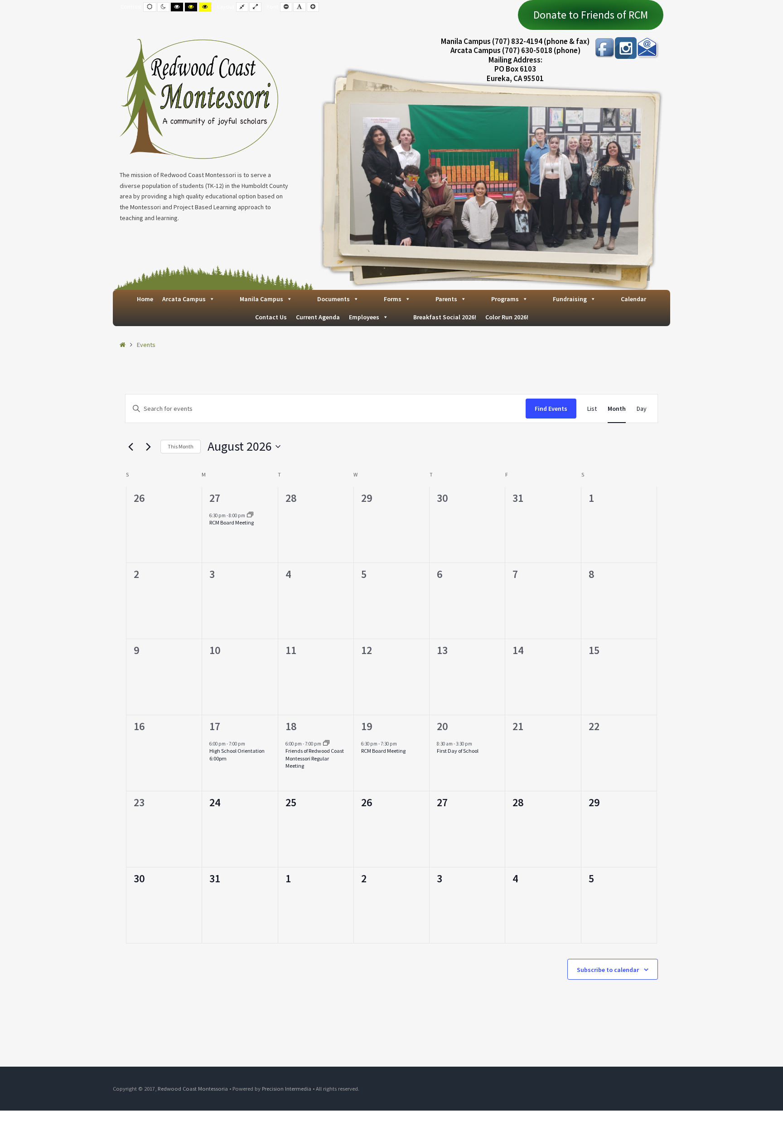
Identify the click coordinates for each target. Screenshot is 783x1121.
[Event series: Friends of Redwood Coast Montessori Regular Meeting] (326, 744)
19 (366, 726)
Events (146, 345)
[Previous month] (130, 446)
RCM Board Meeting (231, 522)
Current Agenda (318, 317)
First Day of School (457, 750)
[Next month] (148, 446)
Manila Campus (261, 299)
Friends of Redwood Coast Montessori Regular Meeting (314, 758)
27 (214, 498)
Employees (364, 317)
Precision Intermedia (286, 1088)
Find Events (551, 408)
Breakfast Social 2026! (444, 317)
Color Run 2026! (506, 317)
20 (442, 726)
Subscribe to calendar (608, 970)
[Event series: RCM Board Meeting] (250, 515)
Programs (505, 299)
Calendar (633, 299)
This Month (180, 446)
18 (290, 726)
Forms (392, 299)
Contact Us (271, 317)
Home (145, 299)
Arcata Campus (184, 299)
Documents (333, 299)
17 (214, 726)
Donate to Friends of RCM (590, 15)
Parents (446, 299)
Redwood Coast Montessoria (193, 1088)
